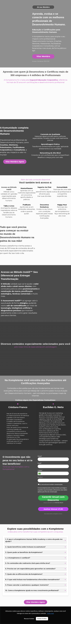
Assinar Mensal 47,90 (53, 509)
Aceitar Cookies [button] (42, 618)
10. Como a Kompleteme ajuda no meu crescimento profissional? (35, 590)
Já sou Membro (43, 7)
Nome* (40, 456)
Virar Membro (43, 56)
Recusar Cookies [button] (29, 618)
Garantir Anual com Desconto (53, 498)
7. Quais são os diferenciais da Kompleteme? (35, 574)
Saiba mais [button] (50, 613)
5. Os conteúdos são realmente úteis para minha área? (35, 563)
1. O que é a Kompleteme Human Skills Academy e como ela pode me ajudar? (35, 540)
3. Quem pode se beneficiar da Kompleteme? (35, 552)
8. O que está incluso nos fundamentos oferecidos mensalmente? (35, 580)
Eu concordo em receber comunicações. (51, 484)
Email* (40, 463)
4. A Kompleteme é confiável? (35, 558)
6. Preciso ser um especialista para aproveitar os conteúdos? (35, 569)
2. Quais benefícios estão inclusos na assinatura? (35, 547)
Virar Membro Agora (15, 162)
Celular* (40, 470)
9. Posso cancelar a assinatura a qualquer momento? (35, 585)
